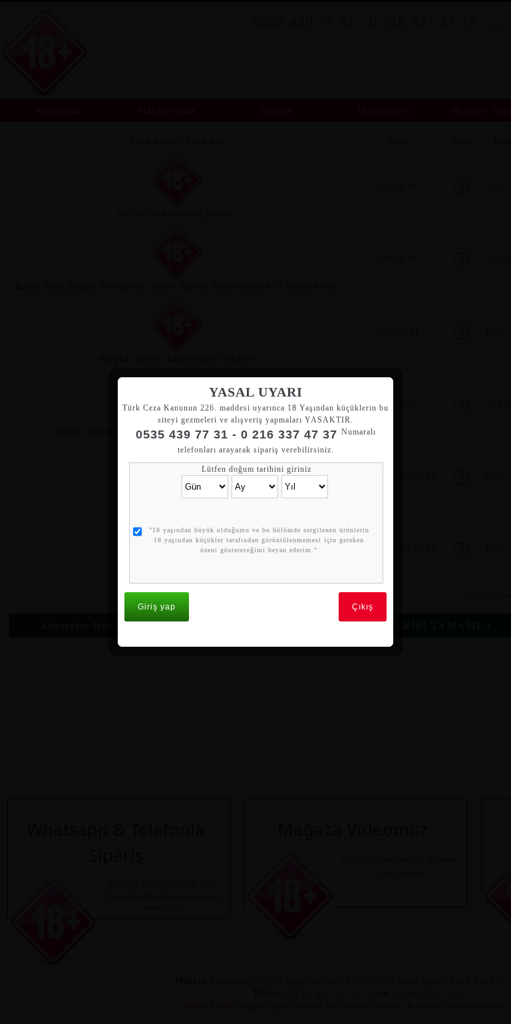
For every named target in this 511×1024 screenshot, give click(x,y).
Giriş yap (157, 606)
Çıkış (362, 606)
